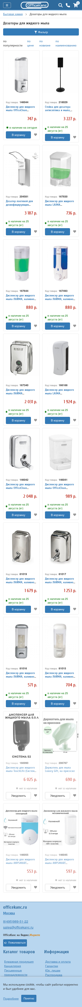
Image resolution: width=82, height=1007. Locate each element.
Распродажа (53, 975)
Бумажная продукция (19, 961)
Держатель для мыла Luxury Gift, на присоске (60, 769)
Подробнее (11, 998)
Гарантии (51, 966)
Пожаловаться (17, 942)
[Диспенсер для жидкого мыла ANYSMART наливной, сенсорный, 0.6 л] (21, 827)
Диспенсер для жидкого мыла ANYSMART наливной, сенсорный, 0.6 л (20, 865)
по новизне (44, 43)
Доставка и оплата (58, 961)
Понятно (29, 998)
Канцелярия (12, 966)
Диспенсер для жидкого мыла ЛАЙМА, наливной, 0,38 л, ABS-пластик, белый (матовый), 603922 (21, 301)
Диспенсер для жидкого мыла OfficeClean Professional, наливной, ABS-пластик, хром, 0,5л (20, 112)
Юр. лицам (52, 970)
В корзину (18, 135)
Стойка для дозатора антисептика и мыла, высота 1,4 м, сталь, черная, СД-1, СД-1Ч (57, 112)
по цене (30, 43)
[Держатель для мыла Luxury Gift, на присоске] (60, 735)
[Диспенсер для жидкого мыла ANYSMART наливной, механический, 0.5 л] (60, 827)
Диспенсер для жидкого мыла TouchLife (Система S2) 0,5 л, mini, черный (21, 771)
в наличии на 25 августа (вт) (58, 129)
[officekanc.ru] (34, 5)
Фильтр (42, 32)
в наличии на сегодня (23, 127)
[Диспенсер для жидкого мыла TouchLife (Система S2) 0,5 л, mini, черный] (21, 735)
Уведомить (18, 795)
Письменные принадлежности (15, 972)
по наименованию (66, 43)
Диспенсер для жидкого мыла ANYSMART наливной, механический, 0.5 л (60, 865)
